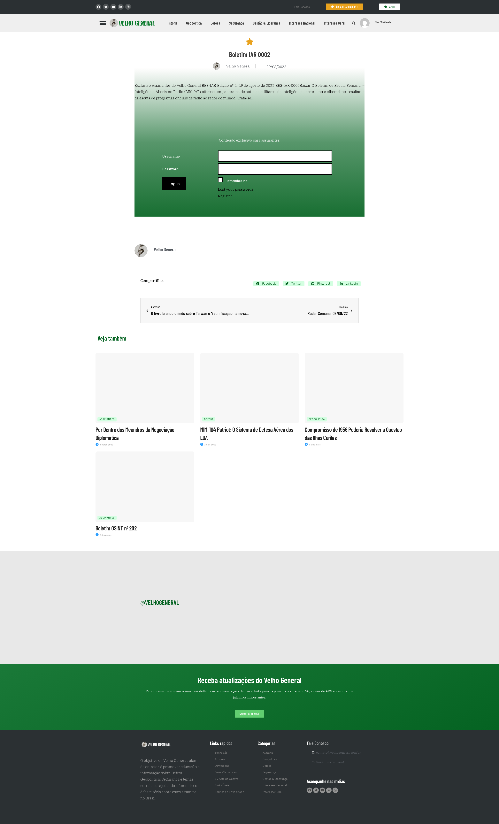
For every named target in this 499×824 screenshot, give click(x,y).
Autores (220, 759)
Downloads (222, 765)
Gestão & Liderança (266, 23)
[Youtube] (113, 7)
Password (170, 169)
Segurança (236, 23)
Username (171, 156)
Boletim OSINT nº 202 (116, 528)
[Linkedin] (121, 7)
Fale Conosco (302, 7)
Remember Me (236, 181)
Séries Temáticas (226, 772)
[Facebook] (98, 7)
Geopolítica (194, 23)
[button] (102, 23)
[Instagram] (128, 7)
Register (225, 196)
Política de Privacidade (229, 792)
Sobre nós (221, 752)
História (171, 23)
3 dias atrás (314, 444)
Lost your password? (235, 189)
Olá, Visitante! (383, 22)
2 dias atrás (210, 444)
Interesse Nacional (302, 23)
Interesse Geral (334, 23)
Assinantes (107, 419)
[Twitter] (106, 7)
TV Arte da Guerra (226, 779)
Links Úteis (222, 785)
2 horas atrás (106, 444)
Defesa (215, 23)
